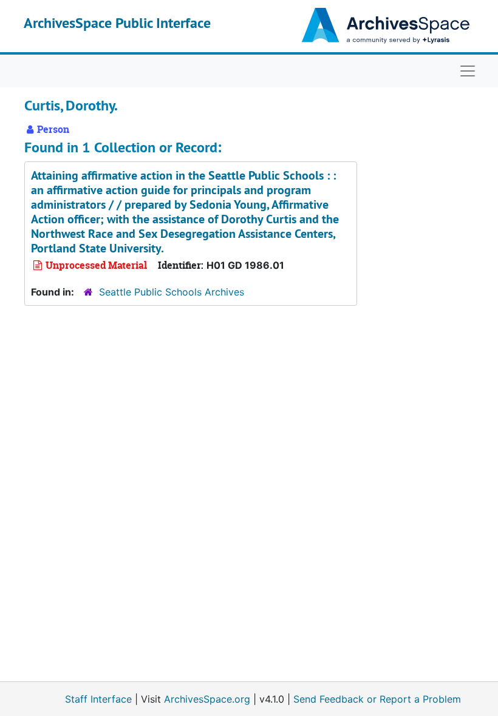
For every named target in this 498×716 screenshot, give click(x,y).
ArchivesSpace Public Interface (117, 22)
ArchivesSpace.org (207, 699)
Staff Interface (98, 699)
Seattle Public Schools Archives (171, 292)
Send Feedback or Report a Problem (377, 699)
